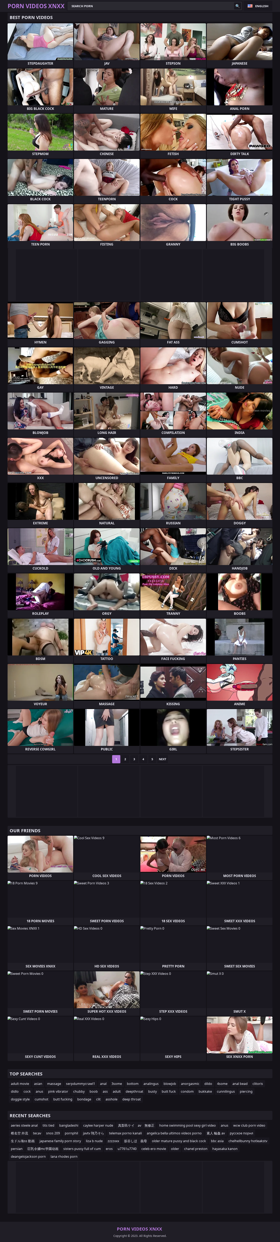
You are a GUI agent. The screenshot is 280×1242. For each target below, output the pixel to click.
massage (54, 1083)
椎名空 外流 (19, 1133)
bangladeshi (68, 1125)
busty (152, 1091)
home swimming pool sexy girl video (187, 1125)
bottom (133, 1083)
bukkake (205, 1091)
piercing (246, 1091)
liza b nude (94, 1141)
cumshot (41, 1099)
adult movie (20, 1083)
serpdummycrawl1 (80, 1083)
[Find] (237, 5)
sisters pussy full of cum (82, 1148)
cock (27, 1091)
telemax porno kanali (125, 1133)
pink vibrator (58, 1091)
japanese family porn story (60, 1141)
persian (17, 1148)
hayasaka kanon (225, 1148)
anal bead (240, 1083)
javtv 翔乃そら (93, 1133)
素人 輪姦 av (216, 1133)
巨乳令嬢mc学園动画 (42, 1148)
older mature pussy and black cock (179, 1141)
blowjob (170, 1083)
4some (222, 1083)
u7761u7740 (127, 1148)
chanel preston (195, 1148)
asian (38, 1083)
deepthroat (134, 1091)
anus (39, 1091)
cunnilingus (226, 1091)
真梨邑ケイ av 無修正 (136, 1125)
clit (98, 1099)
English (261, 6)
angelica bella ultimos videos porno (174, 1133)
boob (94, 1091)
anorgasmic (190, 1083)
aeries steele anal (24, 1125)
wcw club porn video (249, 1125)
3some (117, 1083)
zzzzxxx (113, 1141)
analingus (151, 1083)
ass (105, 1091)
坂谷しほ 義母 (135, 1141)
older (175, 1148)
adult (117, 1091)
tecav (37, 1133)
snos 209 (53, 1133)
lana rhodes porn (64, 1156)
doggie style (20, 1099)
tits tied (48, 1125)
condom (187, 1091)
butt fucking (62, 1099)
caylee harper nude (98, 1125)
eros (109, 1148)
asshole (111, 1099)
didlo (15, 1091)
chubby (79, 1091)
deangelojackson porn (28, 1156)
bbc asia (217, 1141)
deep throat (131, 1099)
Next (162, 759)
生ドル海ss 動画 (23, 1141)
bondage (84, 1099)
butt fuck (169, 1091)
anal (103, 1083)
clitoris (258, 1083)
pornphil (71, 1133)
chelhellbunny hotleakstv (248, 1141)
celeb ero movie (153, 1148)
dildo (208, 1083)
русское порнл (241, 1133)
